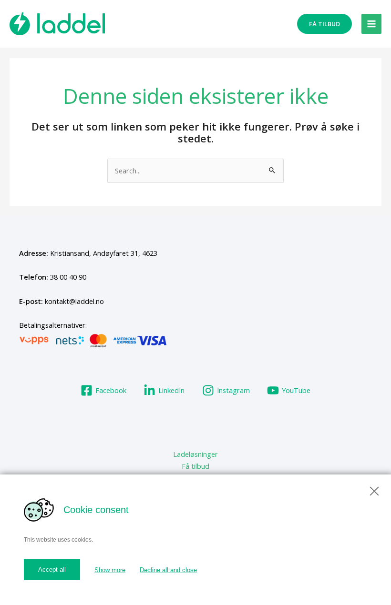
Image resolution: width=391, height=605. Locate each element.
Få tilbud (195, 466)
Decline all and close (168, 570)
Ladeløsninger (195, 454)
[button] (324, 24)
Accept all (52, 569)
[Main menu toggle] (371, 24)
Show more (109, 570)
